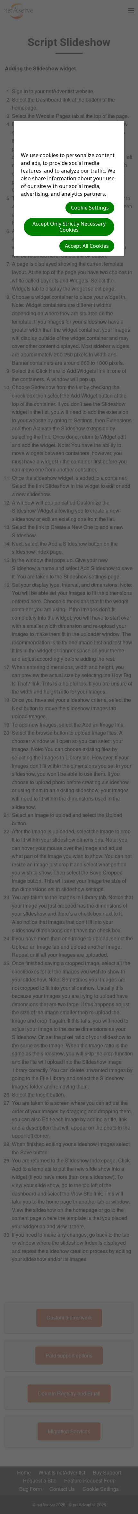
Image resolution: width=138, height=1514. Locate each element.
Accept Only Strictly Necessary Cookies (69, 226)
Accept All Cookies (87, 245)
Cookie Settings (90, 207)
